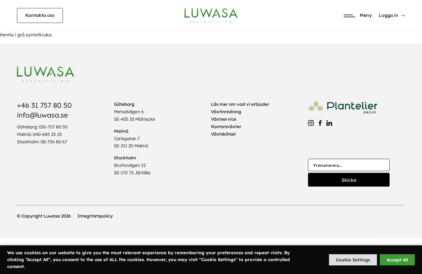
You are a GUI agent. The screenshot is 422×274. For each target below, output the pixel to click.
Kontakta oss (40, 15)
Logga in (388, 15)
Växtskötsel (223, 134)
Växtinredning (226, 111)
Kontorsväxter (226, 126)
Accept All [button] (397, 260)
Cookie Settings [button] (353, 260)
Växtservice (223, 119)
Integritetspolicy (95, 216)
